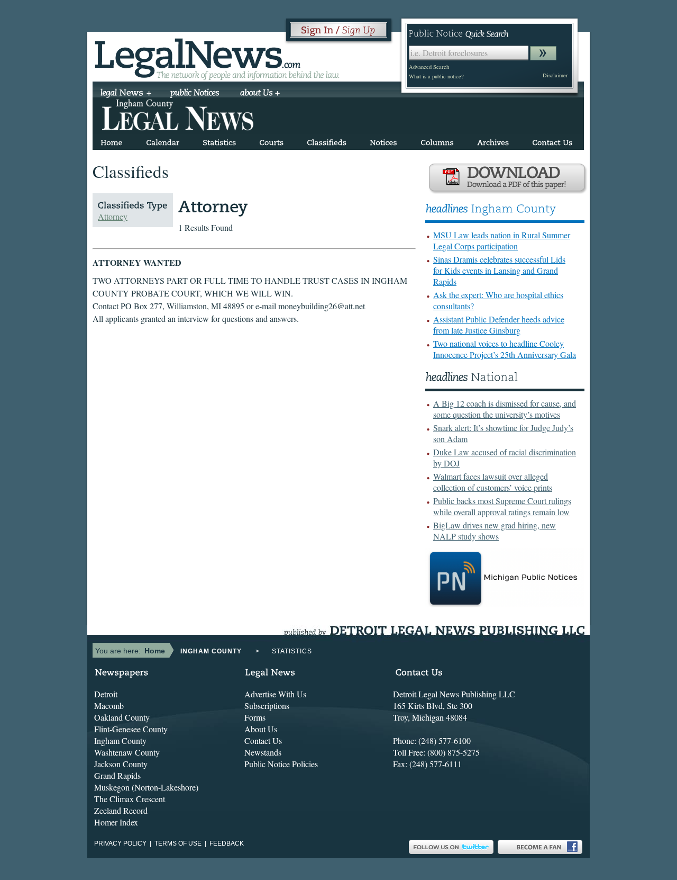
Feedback (226, 843)
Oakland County (122, 717)
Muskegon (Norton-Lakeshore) (146, 787)
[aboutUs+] (260, 94)
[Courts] (271, 140)
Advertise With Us (275, 693)
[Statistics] (219, 140)
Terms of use (178, 843)
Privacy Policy (120, 843)
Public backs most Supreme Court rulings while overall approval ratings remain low (502, 506)
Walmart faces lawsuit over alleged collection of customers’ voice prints (492, 482)
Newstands (262, 752)
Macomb (109, 705)
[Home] (111, 140)
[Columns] (437, 140)
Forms (255, 717)
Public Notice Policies (281, 763)
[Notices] (383, 140)
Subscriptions (266, 705)
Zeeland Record (121, 810)
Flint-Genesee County (131, 728)
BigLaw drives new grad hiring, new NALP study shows (494, 530)
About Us (260, 728)
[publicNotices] (195, 94)
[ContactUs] (552, 140)
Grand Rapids (117, 775)
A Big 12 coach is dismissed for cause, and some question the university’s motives (504, 409)
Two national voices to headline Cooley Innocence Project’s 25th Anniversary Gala (504, 349)
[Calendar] (162, 140)
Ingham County (120, 740)
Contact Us (263, 740)
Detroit (105, 693)
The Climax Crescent (129, 798)
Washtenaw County (127, 752)
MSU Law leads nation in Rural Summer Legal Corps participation (501, 240)
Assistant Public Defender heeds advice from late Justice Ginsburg (498, 324)
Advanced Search (429, 66)
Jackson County (121, 763)
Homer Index (116, 822)
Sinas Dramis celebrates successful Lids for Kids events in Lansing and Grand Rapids (499, 270)
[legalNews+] (126, 94)
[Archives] (493, 140)
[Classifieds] (326, 140)
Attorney (112, 216)
